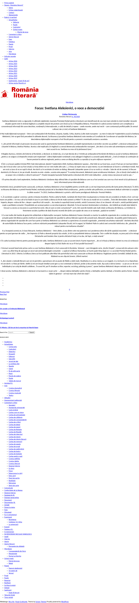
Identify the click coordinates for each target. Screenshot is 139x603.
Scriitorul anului (10, 585)
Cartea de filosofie (15, 432)
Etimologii (8, 512)
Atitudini (7, 398)
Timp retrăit (8, 597)
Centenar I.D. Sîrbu (15, 522)
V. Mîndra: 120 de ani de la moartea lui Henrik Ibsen (19, 328)
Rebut (11, 563)
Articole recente (10, 56)
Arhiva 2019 (13, 78)
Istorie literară (14, 37)
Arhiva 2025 (13, 64)
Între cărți (12, 476)
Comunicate (8, 488)
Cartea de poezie (15, 444)
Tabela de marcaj (15, 381)
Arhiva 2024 (13, 66)
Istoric (11, 8)
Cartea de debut (14, 425)
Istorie (6, 542)
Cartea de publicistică (16, 449)
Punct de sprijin (14, 478)
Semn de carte (14, 486)
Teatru (11, 395)
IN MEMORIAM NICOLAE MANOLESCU (18, 534)
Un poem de (13, 571)
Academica (8, 342)
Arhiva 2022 (13, 71)
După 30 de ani (14, 593)
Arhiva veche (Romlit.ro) (17, 83)
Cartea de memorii (15, 442)
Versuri (11, 573)
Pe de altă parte (14, 371)
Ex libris (11, 468)
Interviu (11, 49)
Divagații (12, 354)
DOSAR (6, 505)
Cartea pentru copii (15, 456)
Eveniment (8, 517)
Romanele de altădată (16, 546)
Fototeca (12, 42)
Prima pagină (9, 3)
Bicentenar (12, 520)
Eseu (10, 39)
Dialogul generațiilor (11, 498)
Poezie (11, 44)
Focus (11, 471)
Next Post (3, 294)
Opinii (11, 369)
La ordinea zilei (14, 364)
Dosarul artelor (9, 507)
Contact (11, 13)
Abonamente (13, 15)
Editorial (16, 22)
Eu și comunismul (10, 515)
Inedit (6, 537)
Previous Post (4, 292)
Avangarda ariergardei (17, 408)
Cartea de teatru (14, 451)
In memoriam (9, 532)
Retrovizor (12, 483)
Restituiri (7, 583)
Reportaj (7, 580)
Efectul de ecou (22, 32)
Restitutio (12, 481)
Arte (10, 52)
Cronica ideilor (14, 461)
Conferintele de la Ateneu (13, 490)
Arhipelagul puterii (7, 318)
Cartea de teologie (15, 454)
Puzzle (15, 25)
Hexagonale (13, 554)
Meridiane (12, 54)
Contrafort (16, 27)
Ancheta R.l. (8, 383)
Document (8, 500)
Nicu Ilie (11, 602)
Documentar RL (9, 503)
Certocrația (13, 347)
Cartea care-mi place (16, 412)
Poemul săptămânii (15, 568)
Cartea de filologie (15, 430)
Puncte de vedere (15, 376)
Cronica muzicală (15, 393)
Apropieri (12, 405)
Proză (11, 47)
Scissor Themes (41, 602)
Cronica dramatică (15, 388)
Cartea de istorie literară (17, 439)
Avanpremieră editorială (13, 400)
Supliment (7, 590)
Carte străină (13, 410)
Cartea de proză (14, 447)
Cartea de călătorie (15, 417)
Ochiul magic (17, 30)
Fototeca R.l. (8, 529)
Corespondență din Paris (17, 551)
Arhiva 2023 (13, 69)
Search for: (4, 332)
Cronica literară (14, 464)
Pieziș (11, 374)
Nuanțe (11, 366)
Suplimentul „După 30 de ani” (19, 81)
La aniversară (13, 524)
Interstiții (12, 359)
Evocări (7, 527)
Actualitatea (13, 20)
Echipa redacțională (16, 10)
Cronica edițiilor (14, 459)
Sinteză (6, 588)
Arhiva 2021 (13, 73)
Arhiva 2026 (13, 61)
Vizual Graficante (21, 602)
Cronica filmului (14, 391)
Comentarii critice (15, 34)
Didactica (12, 352)
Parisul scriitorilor (15, 556)
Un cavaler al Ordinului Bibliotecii (12, 309)
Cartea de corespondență (17, 420)
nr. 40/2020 (76, 117)
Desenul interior (14, 466)
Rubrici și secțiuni (10, 17)
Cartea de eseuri (14, 427)
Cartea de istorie (15, 437)
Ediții (6, 59)
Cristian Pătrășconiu (69, 114)
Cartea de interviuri (16, 434)
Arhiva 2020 (13, 76)
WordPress (65, 602)
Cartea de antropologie (17, 415)
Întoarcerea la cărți (15, 473)
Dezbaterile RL (9, 495)
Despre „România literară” (13, 5)
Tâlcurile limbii (9, 595)
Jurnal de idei (13, 361)
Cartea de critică (15, 422)
